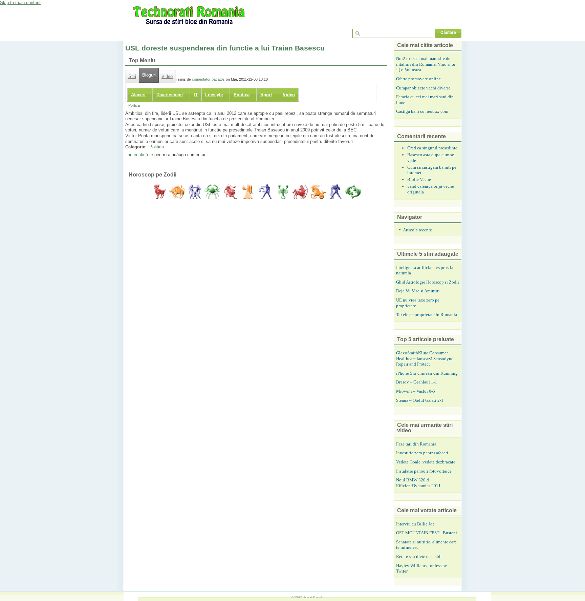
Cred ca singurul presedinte (432, 147)
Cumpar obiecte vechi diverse (423, 87)
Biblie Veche (419, 179)
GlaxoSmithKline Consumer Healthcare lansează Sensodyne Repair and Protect (424, 358)
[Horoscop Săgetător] (300, 192)
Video (167, 76)
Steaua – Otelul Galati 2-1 (419, 400)
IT (196, 94)
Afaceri (138, 94)
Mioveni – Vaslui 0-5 (415, 391)
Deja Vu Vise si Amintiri (418, 290)
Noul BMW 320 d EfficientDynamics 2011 (418, 482)
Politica (242, 94)
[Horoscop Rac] (212, 192)
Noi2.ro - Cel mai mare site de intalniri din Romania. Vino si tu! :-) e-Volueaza (426, 64)
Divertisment (169, 94)
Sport (266, 94)
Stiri (132, 76)
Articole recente (417, 229)
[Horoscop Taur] (177, 192)
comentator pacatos (208, 79)
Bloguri (149, 75)
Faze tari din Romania (416, 444)
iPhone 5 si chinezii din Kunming (427, 373)
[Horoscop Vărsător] (335, 192)
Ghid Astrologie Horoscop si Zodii (427, 282)
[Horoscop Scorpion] (283, 192)
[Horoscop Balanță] (265, 192)
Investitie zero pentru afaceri (422, 452)
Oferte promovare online (418, 78)
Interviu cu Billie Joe (415, 523)
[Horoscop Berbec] (159, 192)
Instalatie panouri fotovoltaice (424, 471)
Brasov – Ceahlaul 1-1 (416, 382)
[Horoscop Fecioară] (247, 192)
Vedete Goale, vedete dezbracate (425, 461)
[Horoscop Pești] (353, 192)
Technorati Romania (311, 597)
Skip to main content (20, 2)
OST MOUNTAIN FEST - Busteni (426, 532)
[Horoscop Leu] (230, 192)
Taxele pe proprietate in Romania (426, 314)
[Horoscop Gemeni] (195, 192)
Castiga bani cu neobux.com (422, 111)
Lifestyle (214, 94)
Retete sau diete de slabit (419, 556)
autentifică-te (140, 154)
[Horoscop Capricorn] (318, 192)
